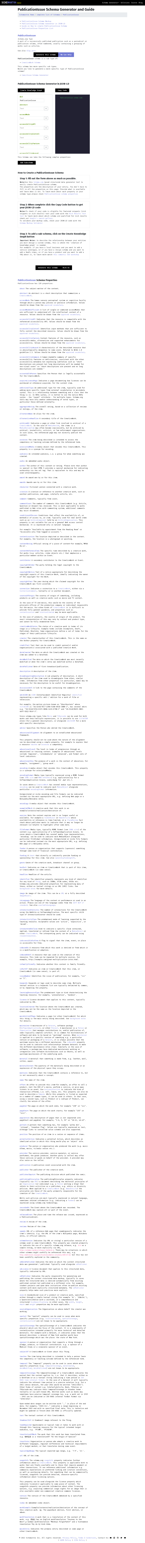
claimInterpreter (28, 936)
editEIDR (71, 721)
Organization (26, 1030)
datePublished (40, 1368)
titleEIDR (24, 707)
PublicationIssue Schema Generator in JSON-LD (43, 24)
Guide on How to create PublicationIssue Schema (44, 26)
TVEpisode (61, 716)
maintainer (82, 1035)
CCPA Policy (79, 1540)
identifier (77, 695)
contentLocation (27, 612)
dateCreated (68, 1366)
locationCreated (46, 612)
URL (62, 893)
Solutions (125, 3)
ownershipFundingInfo (65, 858)
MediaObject (62, 787)
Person (81, 1028)
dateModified (26, 1368)
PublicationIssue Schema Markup (36, 21)
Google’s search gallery (41, 218)
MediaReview (53, 426)
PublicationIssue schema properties (61, 194)
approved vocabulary (53, 305)
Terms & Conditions (87, 1538)
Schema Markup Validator (31, 223)
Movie (49, 716)
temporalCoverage (53, 1366)
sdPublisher (81, 1264)
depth (22, 1304)
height (79, 1302)
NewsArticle (64, 818)
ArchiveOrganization (67, 520)
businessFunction (52, 1089)
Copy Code (62, 90)
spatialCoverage (69, 1319)
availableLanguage (46, 905)
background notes (28, 889)
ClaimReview (72, 820)
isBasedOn (71, 1042)
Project (54, 1028)
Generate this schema (48, 268)
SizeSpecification (39, 1302)
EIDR (34, 695)
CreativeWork (26, 296)
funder (71, 1200)
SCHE (11, 2)
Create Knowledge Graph (31, 90)
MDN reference (44, 778)
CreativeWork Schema (31, 62)
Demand (41, 1094)
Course (134, 3)
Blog (141, 3)
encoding (24, 787)
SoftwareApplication (30, 1028)
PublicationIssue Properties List (37, 28)
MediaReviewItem (27, 428)
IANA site (29, 778)
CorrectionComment (28, 591)
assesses (45, 744)
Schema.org (39, 182)
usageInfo (48, 1460)
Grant (32, 856)
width (71, 1302)
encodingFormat (37, 789)
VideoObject (49, 818)
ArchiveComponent (38, 520)
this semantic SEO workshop (66, 255)
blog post (31, 51)
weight (33, 1304)
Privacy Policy (69, 1538)
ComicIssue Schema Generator (35, 75)
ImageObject (25, 896)
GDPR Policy (65, 1540)
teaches (34, 744)
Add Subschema (26, 163)
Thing (38, 881)
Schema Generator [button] (110, 3)
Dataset (51, 1026)
